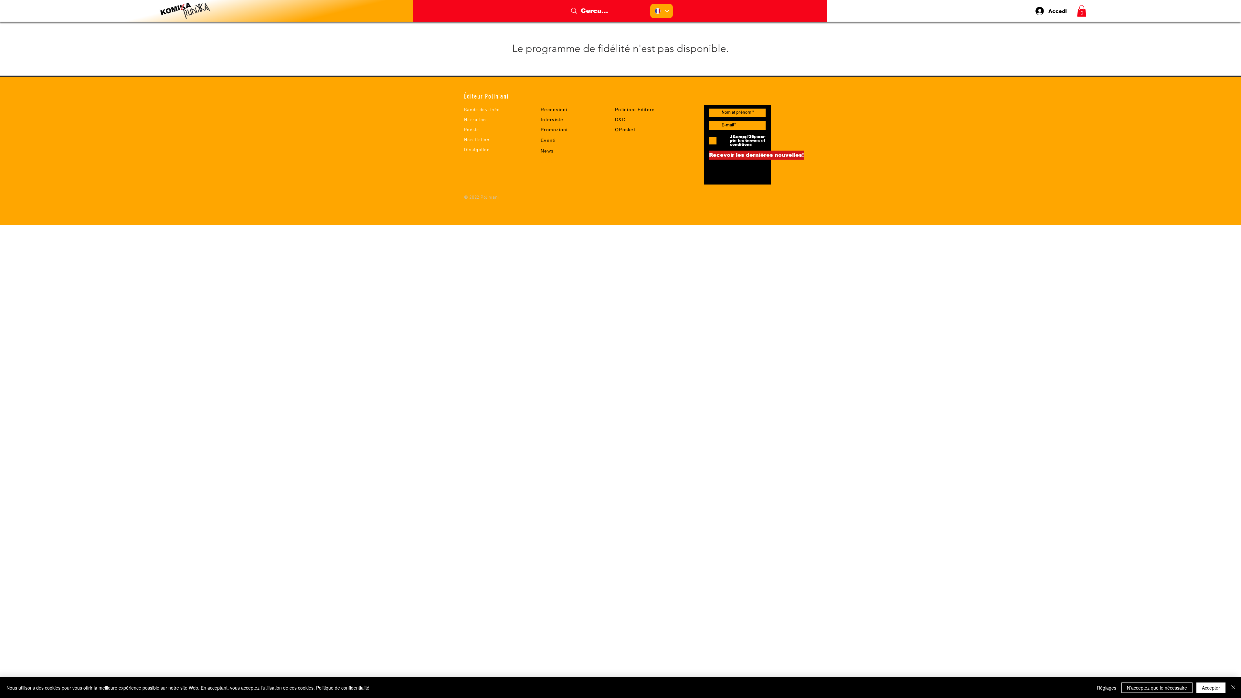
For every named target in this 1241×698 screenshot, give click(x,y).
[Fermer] (1233, 687)
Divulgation (477, 150)
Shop (547, 161)
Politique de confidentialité (342, 687)
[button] (1082, 11)
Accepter (1211, 687)
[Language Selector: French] (661, 11)
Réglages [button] (1106, 687)
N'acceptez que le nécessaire (1157, 687)
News (547, 150)
